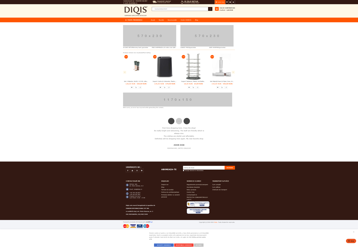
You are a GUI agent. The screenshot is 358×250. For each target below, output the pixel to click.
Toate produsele (134, 20)
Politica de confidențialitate (170, 192)
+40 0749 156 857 (141, 1)
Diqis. (216, 222)
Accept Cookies (164, 245)
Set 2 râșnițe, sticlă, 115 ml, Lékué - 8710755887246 (142, 81)
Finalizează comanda (230, 2)
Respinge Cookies (184, 245)
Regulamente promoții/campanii (197, 184)
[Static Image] (150, 36)
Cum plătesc (216, 187)
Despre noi (164, 184)
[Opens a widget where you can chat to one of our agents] (351, 241)
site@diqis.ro (133, 3)
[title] (128, 170)
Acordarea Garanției (193, 187)
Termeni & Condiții (167, 189)
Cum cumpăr (216, 184)
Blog (162, 187)
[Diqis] (136, 5)
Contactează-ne (192, 195)
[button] (131, 87)
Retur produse (191, 189)
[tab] (171, 121)
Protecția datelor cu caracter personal (170, 196)
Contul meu (220, 2)
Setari (199, 245)
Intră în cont (233, 2)
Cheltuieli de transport (219, 189)
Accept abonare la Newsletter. (194, 170)
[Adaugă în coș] (136, 87)
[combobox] (182, 9)
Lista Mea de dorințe (227, 2)
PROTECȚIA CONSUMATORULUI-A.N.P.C (197, 198)
